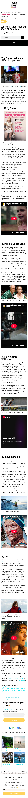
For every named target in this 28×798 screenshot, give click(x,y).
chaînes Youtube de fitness (15, 678)
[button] (14, 42)
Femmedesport (5, 15)
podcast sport (21, 680)
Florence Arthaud (6, 561)
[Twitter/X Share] (6, 728)
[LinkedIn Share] (10, 728)
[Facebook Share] (2, 728)
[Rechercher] (22, 37)
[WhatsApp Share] (13, 728)
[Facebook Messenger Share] (17, 728)
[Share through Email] (20, 728)
